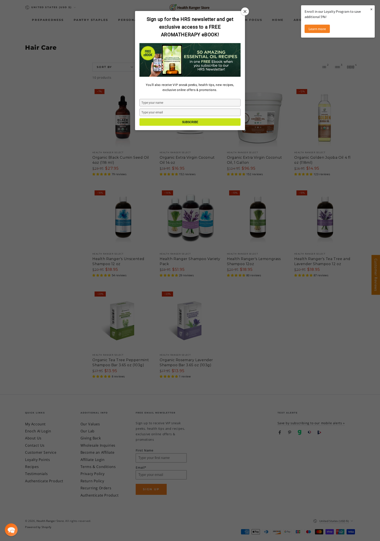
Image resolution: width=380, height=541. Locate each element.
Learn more (317, 29)
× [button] (371, 9)
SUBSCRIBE (190, 122)
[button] (11, 529)
